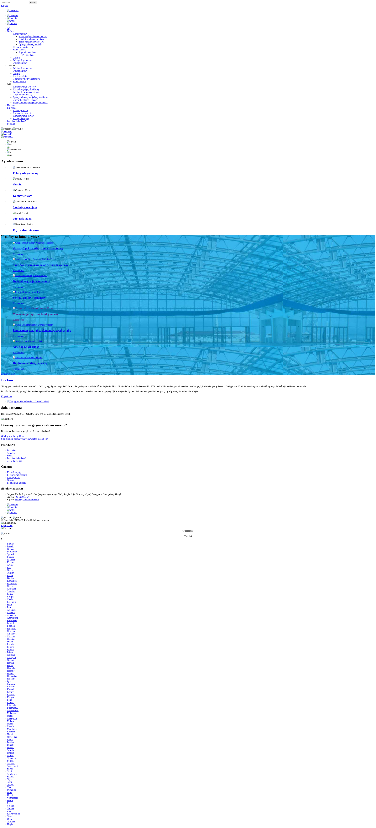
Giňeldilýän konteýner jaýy (31, 39)
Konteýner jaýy (20, 33)
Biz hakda (11, 108)
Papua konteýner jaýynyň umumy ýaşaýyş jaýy (42, 330)
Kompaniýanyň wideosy (24, 86)
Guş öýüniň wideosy (22, 94)
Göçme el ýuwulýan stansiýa (26, 78)
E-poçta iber (6, 525)
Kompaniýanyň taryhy (23, 116)
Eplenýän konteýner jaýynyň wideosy (30, 97)
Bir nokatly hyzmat (22, 113)
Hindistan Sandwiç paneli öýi (30, 363)
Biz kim (7, 380)
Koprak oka (18, 254)
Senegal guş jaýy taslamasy (29, 297)
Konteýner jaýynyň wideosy (26, 89)
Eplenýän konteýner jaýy (30, 44)
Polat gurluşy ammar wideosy (26, 92)
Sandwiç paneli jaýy (25, 207)
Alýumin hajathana (27, 52)
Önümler (11, 31)
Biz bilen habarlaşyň (16, 121)
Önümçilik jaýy (20, 63)
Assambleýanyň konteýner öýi (33, 36)
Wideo (10, 455)
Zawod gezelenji (20, 110)
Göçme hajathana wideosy (25, 100)
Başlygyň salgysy (21, 118)
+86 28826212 (21, 497)
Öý (8, 28)
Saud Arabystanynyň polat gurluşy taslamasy (40, 264)
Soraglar (11, 123)
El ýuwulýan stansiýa (23, 47)
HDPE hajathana (27, 55)
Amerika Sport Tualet (26, 346)
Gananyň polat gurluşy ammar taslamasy (38, 248)
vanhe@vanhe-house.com (27, 499)
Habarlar (11, 105)
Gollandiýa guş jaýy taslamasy (31, 281)
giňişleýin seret (8, 374)
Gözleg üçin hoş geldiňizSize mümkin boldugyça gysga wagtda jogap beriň (24, 437)
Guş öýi (16, 57)
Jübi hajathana (19, 49)
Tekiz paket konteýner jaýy (31, 41)
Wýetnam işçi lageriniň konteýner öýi (35, 314)
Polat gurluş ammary (22, 60)
